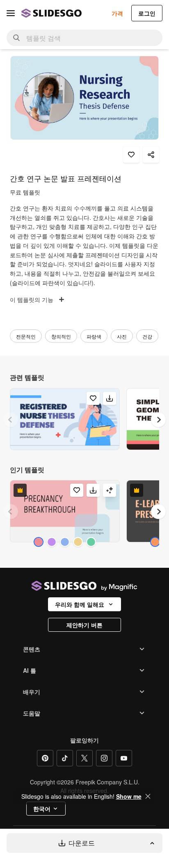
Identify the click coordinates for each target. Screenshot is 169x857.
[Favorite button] (131, 154)
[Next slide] (158, 419)
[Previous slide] (10, 419)
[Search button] (16, 38)
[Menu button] (11, 13)
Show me (129, 796)
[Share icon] (151, 154)
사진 (122, 336)
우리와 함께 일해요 (79, 604)
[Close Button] (148, 796)
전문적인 (26, 336)
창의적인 (61, 336)
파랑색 (94, 336)
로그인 (146, 13)
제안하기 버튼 (84, 625)
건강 (147, 336)
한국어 (41, 808)
